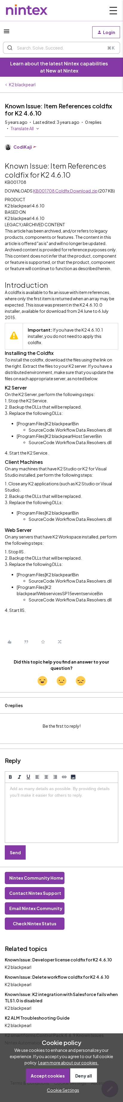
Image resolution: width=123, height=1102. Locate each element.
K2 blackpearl (22, 84)
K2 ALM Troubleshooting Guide (37, 1018)
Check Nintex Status (34, 923)
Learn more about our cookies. (68, 1062)
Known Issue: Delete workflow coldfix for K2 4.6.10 (57, 977)
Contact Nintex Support (35, 893)
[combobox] (61, 48)
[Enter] (10, 48)
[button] (6, 33)
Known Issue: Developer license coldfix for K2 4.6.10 (58, 959)
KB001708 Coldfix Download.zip (65, 190)
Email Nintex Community (35, 908)
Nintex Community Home (36, 878)
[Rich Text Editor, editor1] (61, 813)
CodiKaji (22, 147)
